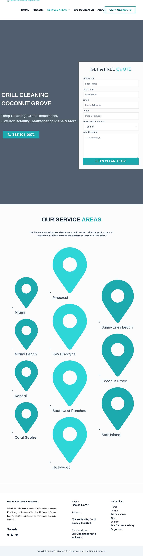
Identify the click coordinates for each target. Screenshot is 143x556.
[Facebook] (8, 535)
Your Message (90, 132)
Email (86, 100)
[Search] (101, 10)
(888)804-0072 (80, 505)
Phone (86, 110)
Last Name (88, 89)
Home (25, 9)
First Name (88, 78)
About (114, 518)
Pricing (38, 9)
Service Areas (57, 9)
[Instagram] (17, 535)
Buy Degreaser (83, 9)
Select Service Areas (93, 121)
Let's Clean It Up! (111, 161)
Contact (116, 9)
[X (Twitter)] (12, 535)
